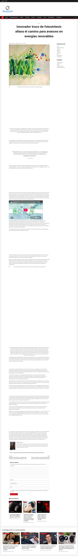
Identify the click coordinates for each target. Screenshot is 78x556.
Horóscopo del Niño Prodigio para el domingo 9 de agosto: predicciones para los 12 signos (29, 547)
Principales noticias (14, 17)
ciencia (39, 23)
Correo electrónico (13, 483)
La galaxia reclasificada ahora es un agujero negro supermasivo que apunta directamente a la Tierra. (18, 457)
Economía (27, 17)
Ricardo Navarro (17, 518)
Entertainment (51, 17)
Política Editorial (60, 66)
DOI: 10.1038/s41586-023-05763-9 (15, 415)
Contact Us (59, 63)
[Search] (75, 17)
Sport (45, 17)
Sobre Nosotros (60, 62)
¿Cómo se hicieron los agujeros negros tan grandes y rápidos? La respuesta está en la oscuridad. (42, 517)
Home (6, 17)
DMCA (58, 64)
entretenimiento (6, 533)
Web (11, 486)
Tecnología (39, 17)
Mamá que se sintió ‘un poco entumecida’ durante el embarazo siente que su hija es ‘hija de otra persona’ (40, 457)
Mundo (21, 17)
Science (33, 17)
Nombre (12, 479)
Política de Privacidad (61, 67)
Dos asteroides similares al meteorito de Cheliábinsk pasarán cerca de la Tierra (15, 516)
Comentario (12, 465)
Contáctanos (58, 17)
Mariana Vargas (12, 43)
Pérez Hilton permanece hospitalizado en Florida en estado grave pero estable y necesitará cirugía (48, 547)
